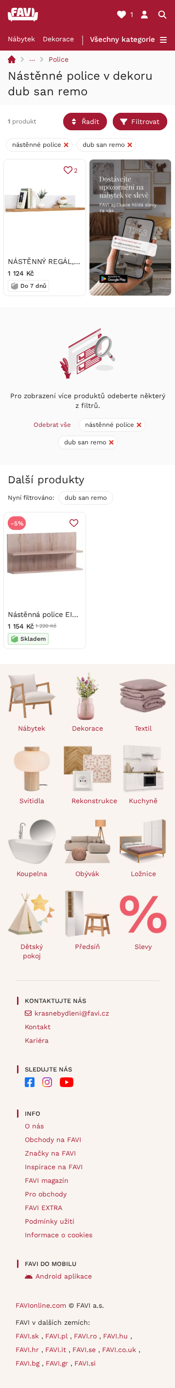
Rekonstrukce (91, 801)
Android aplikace (63, 1276)
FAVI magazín (47, 1180)
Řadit (90, 121)
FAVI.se (85, 1349)
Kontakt (38, 1027)
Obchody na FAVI (53, 1139)
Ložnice (143, 874)
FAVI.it (57, 1349)
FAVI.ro (86, 1336)
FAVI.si (85, 1363)
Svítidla (31, 801)
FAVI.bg (29, 1363)
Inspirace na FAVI (54, 1167)
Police (59, 59)
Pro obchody (46, 1194)
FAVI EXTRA (43, 1208)
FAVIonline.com (41, 1305)
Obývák (87, 874)
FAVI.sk (28, 1336)
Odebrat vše (52, 424)
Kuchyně (143, 801)
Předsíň (87, 946)
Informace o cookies (58, 1235)
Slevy (143, 946)
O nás (34, 1126)
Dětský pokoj (31, 951)
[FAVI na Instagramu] (47, 1082)
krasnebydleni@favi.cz (72, 1013)
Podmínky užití (49, 1221)
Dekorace (58, 39)
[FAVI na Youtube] (66, 1082)
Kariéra (37, 1040)
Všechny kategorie (122, 39)
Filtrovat (145, 121)
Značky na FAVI (50, 1153)
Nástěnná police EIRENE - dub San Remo (79, 614)
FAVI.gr (58, 1363)
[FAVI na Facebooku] (30, 1082)
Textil (143, 728)
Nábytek (21, 39)
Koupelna (32, 874)
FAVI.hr (28, 1349)
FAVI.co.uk (120, 1349)
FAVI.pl (57, 1336)
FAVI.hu (116, 1336)
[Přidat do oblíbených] (74, 523)
